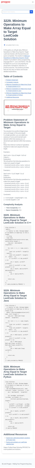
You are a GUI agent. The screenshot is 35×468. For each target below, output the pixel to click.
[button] (33, 2)
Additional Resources (12, 97)
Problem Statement (12, 80)
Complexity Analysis (12, 82)
